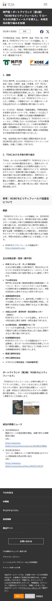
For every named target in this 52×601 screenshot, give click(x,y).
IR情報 (6, 501)
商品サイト (8, 528)
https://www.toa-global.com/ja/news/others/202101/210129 (24, 464)
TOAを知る (8, 492)
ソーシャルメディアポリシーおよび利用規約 (20, 562)
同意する (18, 596)
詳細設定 (39, 596)
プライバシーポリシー (30, 588)
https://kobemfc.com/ (15, 248)
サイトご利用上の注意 (11, 567)
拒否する (29, 596)
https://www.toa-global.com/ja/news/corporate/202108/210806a (26, 444)
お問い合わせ (26, 541)
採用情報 (7, 519)
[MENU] (45, 4)
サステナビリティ (11, 510)
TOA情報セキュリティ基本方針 (15, 551)
